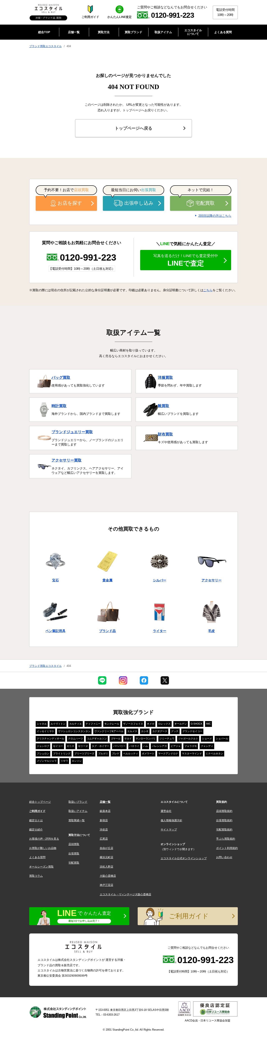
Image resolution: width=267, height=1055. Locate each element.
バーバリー (119, 746)
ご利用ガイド (37, 811)
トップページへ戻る (133, 128)
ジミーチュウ (166, 738)
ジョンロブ (43, 746)
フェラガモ (190, 746)
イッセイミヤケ (45, 731)
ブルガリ (103, 753)
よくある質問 (37, 857)
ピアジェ (176, 746)
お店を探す (70, 203)
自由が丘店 (106, 848)
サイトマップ (169, 829)
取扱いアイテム (77, 811)
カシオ (145, 731)
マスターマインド (192, 753)
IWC (208, 723)
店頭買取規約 (224, 811)
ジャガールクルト (188, 738)
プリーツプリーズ (84, 753)
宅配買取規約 (224, 829)
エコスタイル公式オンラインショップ (184, 858)
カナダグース (159, 731)
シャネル (42, 723)
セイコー (58, 746)
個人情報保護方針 (171, 820)
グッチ (175, 731)
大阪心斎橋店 (108, 875)
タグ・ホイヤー (100, 746)
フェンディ (207, 746)
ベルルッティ (130, 753)
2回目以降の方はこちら (214, 215)
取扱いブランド (77, 801)
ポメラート (148, 753)
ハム (145, 746)
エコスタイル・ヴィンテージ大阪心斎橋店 (125, 894)
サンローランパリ (146, 738)
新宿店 (104, 820)
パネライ (134, 746)
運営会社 (166, 811)
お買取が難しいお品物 (42, 848)
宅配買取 (205, 203)
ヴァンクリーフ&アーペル (108, 731)
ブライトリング (62, 753)
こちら (208, 290)
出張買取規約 (224, 820)
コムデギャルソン (97, 738)
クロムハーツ (75, 738)
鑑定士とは (36, 820)
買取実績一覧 (76, 820)
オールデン (180, 723)
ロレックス (164, 723)
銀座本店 (105, 811)
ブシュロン (43, 753)
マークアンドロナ (168, 753)
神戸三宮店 (106, 885)
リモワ (64, 760)
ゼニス (70, 746)
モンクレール (111, 723)
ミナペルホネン (214, 753)
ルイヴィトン (57, 723)
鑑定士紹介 (36, 829)
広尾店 (104, 838)
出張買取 (73, 853)
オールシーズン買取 (41, 866)
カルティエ (75, 723)
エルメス (132, 731)
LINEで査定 (185, 260)
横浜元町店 (106, 857)
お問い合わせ (224, 857)
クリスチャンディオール (50, 738)
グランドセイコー (192, 731)
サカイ (128, 738)
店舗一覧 (105, 801)
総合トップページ (40, 801)
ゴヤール (116, 738)
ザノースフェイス (133, 723)
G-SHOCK (196, 723)
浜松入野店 (106, 866)
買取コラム (36, 875)
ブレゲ (115, 753)
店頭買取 (73, 844)
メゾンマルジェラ (47, 760)
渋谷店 (104, 829)
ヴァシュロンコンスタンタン (74, 731)
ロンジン (77, 760)
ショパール (222, 738)
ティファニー (93, 723)
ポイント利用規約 (227, 848)
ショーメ (207, 738)
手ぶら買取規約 (225, 838)
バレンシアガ (159, 746)
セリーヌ (83, 746)
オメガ (150, 723)
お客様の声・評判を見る (44, 838)
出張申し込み (139, 203)
